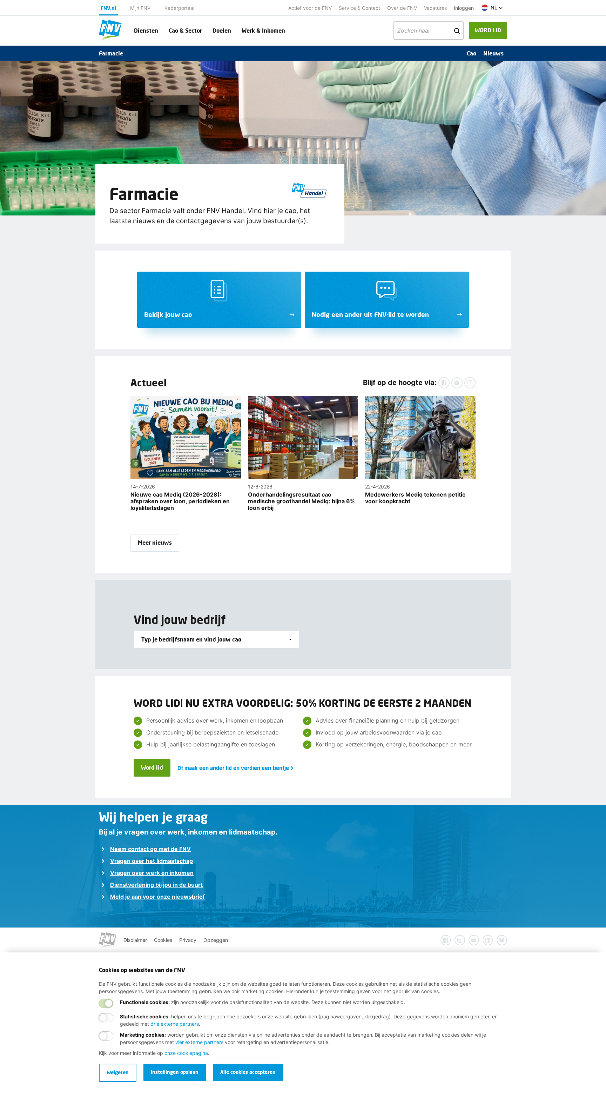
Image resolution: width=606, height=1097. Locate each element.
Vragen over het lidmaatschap (151, 860)
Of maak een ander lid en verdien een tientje (233, 768)
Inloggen (464, 8)
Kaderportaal (179, 8)
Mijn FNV (140, 8)
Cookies (163, 940)
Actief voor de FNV (310, 8)
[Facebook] (444, 382)
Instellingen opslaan (174, 1072)
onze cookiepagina (186, 1053)
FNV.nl (108, 8)
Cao (471, 53)
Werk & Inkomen (263, 30)
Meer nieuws (155, 542)
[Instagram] (470, 382)
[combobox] (216, 639)
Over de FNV (402, 8)
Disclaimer (135, 940)
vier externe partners (199, 1042)
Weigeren (118, 1072)
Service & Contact (359, 8)
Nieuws (493, 53)
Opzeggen (215, 940)
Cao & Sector (185, 30)
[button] (492, 8)
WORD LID (488, 30)
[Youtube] (457, 382)
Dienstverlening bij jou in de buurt (156, 884)
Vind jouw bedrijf (180, 619)
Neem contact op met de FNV (150, 848)
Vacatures (435, 8)
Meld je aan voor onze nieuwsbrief (157, 896)
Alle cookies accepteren (248, 1072)
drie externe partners (174, 1024)
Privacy (187, 940)
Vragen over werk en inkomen (152, 872)
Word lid (152, 767)
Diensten (146, 30)
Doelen (222, 30)
